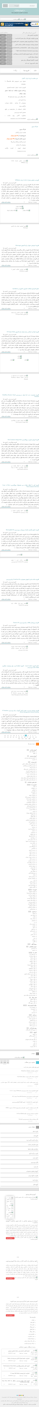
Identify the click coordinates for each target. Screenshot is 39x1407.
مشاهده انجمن (4, 32)
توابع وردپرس (31, 1334)
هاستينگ (33, 869)
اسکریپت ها (34, 784)
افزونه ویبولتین (32, 905)
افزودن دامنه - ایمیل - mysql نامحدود (16, 87)
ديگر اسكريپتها (32, 836)
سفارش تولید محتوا (33, 1149)
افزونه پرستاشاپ (31, 907)
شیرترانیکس (32, 909)
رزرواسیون (32, 837)
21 (16, 737)
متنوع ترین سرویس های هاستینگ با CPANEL (15, 82)
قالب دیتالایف (32, 980)
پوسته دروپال (32, 993)
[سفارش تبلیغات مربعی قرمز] (12, 210)
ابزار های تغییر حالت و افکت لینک (28, 778)
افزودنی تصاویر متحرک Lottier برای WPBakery (27, 180)
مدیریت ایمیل (32, 851)
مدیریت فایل (32, 858)
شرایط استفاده (31, 1338)
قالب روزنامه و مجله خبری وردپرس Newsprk (28, 1119)
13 (5, 735)
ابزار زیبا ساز (32, 767)
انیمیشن (33, 920)
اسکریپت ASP (32, 795)
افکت (34, 916)
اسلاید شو (33, 915)
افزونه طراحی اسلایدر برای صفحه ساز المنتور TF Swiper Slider (23, 332)
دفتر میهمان (32, 834)
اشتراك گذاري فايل (31, 806)
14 (36, 737)
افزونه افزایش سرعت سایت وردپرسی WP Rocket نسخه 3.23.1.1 (24, 1090)
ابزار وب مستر (32, 1018)
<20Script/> (19, 11)
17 (27, 737)
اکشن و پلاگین (32, 1035)
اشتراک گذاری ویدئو (31, 807)
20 (19, 737)
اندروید (33, 950)
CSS (34, 786)
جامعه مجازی (32, 818)
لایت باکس (33, 934)
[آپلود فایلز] (23, 19)
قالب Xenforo (32, 970)
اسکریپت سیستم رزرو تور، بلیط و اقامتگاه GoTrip (27, 1113)
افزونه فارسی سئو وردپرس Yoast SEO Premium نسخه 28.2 (25, 1096)
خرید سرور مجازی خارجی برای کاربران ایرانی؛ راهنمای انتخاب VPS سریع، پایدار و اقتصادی (19, 1083)
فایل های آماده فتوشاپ (30, 1039)
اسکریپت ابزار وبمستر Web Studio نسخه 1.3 (19, 1373)
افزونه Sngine (32, 891)
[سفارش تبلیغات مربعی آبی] (26, 210)
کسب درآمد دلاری (33, 1153)
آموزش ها (33, 1009)
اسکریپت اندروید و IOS (30, 797)
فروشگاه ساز (32, 846)
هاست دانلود (6, 1404)
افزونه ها (26, 70)
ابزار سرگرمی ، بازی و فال (29, 769)
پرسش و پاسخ (32, 876)
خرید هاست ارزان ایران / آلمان (30, 78)
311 (23, 738)
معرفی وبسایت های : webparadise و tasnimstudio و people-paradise (21, 47)
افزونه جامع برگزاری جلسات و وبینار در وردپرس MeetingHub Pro (22, 530)
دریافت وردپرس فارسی (29, 1343)
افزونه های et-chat (31, 898)
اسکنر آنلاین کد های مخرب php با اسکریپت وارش (18, 1350)
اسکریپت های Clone (30, 798)
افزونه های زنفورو (31, 900)
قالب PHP (33, 963)
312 (19, 738)
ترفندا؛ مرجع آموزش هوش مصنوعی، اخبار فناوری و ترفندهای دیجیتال (20, 41)
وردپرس (33, 1012)
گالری (34, 941)
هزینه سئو (35, 1131)
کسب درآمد (32, 883)
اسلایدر (33, 793)
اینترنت (33, 759)
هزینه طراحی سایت (33, 1144)
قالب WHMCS (32, 968)
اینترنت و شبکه (32, 1022)
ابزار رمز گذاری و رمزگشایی (29, 765)
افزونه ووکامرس (12, 442)
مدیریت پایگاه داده (31, 862)
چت (34, 880)
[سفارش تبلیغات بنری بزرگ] (19, 206)
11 (11, 735)
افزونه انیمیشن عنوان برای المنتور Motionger (27, 245)
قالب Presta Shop (31, 965)
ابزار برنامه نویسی (31, 1016)
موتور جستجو (32, 866)
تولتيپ (33, 925)
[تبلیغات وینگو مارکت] (19, 1057)
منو (34, 938)
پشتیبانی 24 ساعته (21, 145)
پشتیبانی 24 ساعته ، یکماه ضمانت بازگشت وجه (15, 104)
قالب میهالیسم (32, 984)
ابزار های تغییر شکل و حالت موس (28, 779)
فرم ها (33, 844)
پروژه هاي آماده (33, 1028)
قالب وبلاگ (34, 997)
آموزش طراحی (33, 750)
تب (34, 922)
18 (24, 737)
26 (34, 738)
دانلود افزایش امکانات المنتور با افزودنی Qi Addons (26, 288)
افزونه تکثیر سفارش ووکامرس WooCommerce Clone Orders (16, 1365)
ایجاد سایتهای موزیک (30, 813)
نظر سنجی (32, 867)
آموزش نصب (32, 1007)
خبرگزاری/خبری (31, 829)
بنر (34, 1037)
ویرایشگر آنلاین (32, 873)
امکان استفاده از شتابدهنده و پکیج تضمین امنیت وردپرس (15, 111)
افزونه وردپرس (12, 182)
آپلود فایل (35, 1184)
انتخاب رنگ (32, 918)
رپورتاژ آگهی (34, 944)
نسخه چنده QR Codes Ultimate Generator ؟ (27, 50)
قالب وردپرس (32, 988)
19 (22, 737)
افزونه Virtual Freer (31, 893)
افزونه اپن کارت (31, 895)
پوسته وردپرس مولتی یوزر (29, 995)
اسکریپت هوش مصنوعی (29, 804)
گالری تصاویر (32, 887)
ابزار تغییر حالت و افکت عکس (28, 763)
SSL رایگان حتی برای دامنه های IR (17, 96)
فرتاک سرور (35, 126)
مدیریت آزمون (32, 850)
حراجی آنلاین (32, 823)
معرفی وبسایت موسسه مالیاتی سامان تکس (26, 44)
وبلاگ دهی (33, 871)
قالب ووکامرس (32, 989)
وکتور (34, 1044)
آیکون (34, 1034)
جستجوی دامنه (32, 821)
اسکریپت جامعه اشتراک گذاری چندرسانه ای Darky (18, 1358)
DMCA (24, 1397)
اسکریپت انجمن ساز (33, 35)
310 (26, 738)
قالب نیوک (33, 986)
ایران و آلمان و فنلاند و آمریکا (18, 142)
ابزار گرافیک (32, 1020)
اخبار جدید (35, 1158)
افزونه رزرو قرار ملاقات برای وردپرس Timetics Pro (26, 622)
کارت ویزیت (32, 1046)
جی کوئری (34, 911)
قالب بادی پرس (31, 977)
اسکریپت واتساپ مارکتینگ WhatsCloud (29, 1070)
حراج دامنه (35, 1180)
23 (10, 737)
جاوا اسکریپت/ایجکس (30, 820)
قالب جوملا (32, 979)
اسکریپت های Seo (31, 800)
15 (33, 737)
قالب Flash (32, 958)
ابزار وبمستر (34, 762)
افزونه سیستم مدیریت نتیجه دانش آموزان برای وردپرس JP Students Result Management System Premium (20, 711)
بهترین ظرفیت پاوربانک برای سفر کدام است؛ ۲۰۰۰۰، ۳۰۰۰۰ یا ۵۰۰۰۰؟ (20, 38)
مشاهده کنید (9, 1238)
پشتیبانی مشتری (31, 878)
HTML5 (33, 788)
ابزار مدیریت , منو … (30, 774)
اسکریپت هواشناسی (30, 802)
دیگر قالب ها (32, 954)
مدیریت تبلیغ (32, 853)
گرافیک (35, 1032)
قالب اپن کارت (32, 972)
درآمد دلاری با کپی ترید (32, 1140)
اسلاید (33, 913)
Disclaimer (19, 1399)
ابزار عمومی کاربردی (30, 771)
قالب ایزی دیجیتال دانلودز (29, 973)
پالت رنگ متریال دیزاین (29, 1341)
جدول (34, 927)
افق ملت (36, 1135)
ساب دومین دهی (31, 839)
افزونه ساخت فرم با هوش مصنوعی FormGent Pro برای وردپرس (22, 579)
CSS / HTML (32, 751)
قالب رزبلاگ (32, 1001)
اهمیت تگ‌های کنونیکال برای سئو (29, 60)
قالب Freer (32, 959)
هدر (34, 1043)
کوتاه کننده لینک (31, 885)
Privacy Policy (30, 1397)
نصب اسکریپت (31, 1336)
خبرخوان (33, 929)
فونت (34, 1041)
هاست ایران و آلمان (20, 132)
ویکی (34, 874)
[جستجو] (5, 5)
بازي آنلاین (33, 814)
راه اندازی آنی (22, 100)
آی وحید (25, 1404)
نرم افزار (35, 1015)
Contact (20, 1397)
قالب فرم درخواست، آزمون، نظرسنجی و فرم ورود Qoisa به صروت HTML (22, 1107)
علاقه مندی (32, 843)
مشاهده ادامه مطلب (6, 202)
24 (8, 737)
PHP (34, 753)
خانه (35, 70)
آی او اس (33, 948)
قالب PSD (33, 966)
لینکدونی (33, 848)
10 (14, 735)
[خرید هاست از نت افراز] (19, 208)
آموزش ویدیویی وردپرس (30, 757)
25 (5, 737)
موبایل (33, 939)
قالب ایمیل (33, 975)
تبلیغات (32, 1320)
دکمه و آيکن (32, 931)
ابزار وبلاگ (32, 1327)
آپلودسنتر (33, 791)
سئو (34, 1010)
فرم (34, 932)
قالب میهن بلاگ (31, 1002)
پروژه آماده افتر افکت (30, 1029)
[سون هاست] (16, 19)
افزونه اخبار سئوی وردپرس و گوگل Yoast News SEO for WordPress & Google (15, 1381)
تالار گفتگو (33, 816)
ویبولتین (33, 991)
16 (30, 737)
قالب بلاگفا (32, 999)
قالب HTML (32, 961)
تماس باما (32, 1324)
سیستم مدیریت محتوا (30, 841)
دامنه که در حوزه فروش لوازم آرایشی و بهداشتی (25, 54)
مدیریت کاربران (31, 864)
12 (8, 735)
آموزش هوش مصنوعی (32, 1171)
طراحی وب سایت (32, 1404)
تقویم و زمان (32, 924)
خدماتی (33, 830)
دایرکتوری (33, 832)
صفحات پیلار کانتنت (33, 57)
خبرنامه (33, 827)
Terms (35, 1397)
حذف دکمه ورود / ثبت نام (31, 63)
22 (13, 737)
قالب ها (35, 952)
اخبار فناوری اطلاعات (32, 782)
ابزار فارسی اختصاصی (30, 772)
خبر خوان (33, 825)
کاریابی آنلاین (32, 881)
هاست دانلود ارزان (33, 1175)
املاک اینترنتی (32, 809)
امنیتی (34, 811)
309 (29, 738)
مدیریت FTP (32, 1025)
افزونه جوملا (32, 896)
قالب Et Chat (32, 956)
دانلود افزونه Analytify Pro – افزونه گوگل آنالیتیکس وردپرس (25, 1102)
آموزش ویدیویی (33, 756)
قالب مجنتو (32, 982)
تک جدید (36, 1166)
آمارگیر (33, 790)
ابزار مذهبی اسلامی (31, 776)
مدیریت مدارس (31, 860)
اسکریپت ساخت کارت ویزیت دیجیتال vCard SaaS (27, 1076)
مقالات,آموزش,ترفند (32, 1005)
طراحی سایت (32, 1023)
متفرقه (33, 936)
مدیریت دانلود (32, 855)
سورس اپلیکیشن (33, 946)
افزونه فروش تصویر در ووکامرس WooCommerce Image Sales (23, 439)
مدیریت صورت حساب (30, 857)
